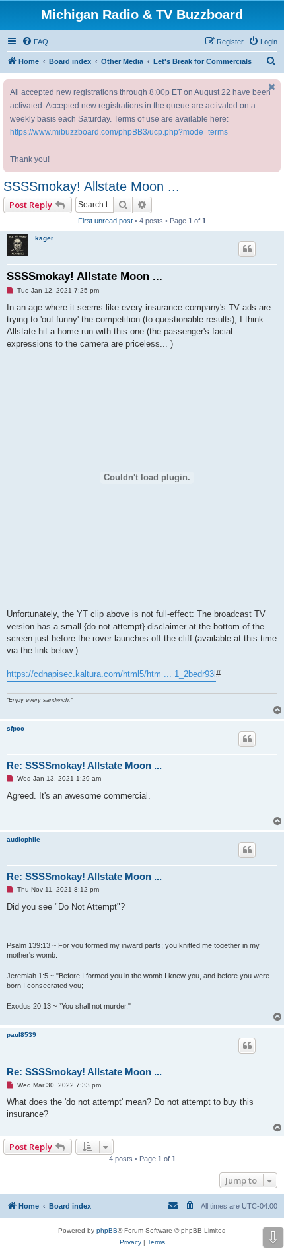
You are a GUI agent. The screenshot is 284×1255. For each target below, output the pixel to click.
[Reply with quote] (247, 249)
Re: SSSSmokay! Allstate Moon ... (84, 765)
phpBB (107, 1230)
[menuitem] (35, 42)
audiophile (23, 839)
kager (44, 238)
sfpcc (15, 728)
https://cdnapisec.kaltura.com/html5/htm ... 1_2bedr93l (111, 674)
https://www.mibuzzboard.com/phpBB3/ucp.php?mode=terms (119, 132)
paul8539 (21, 1034)
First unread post (105, 221)
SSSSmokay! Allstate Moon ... (91, 186)
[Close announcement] (272, 87)
